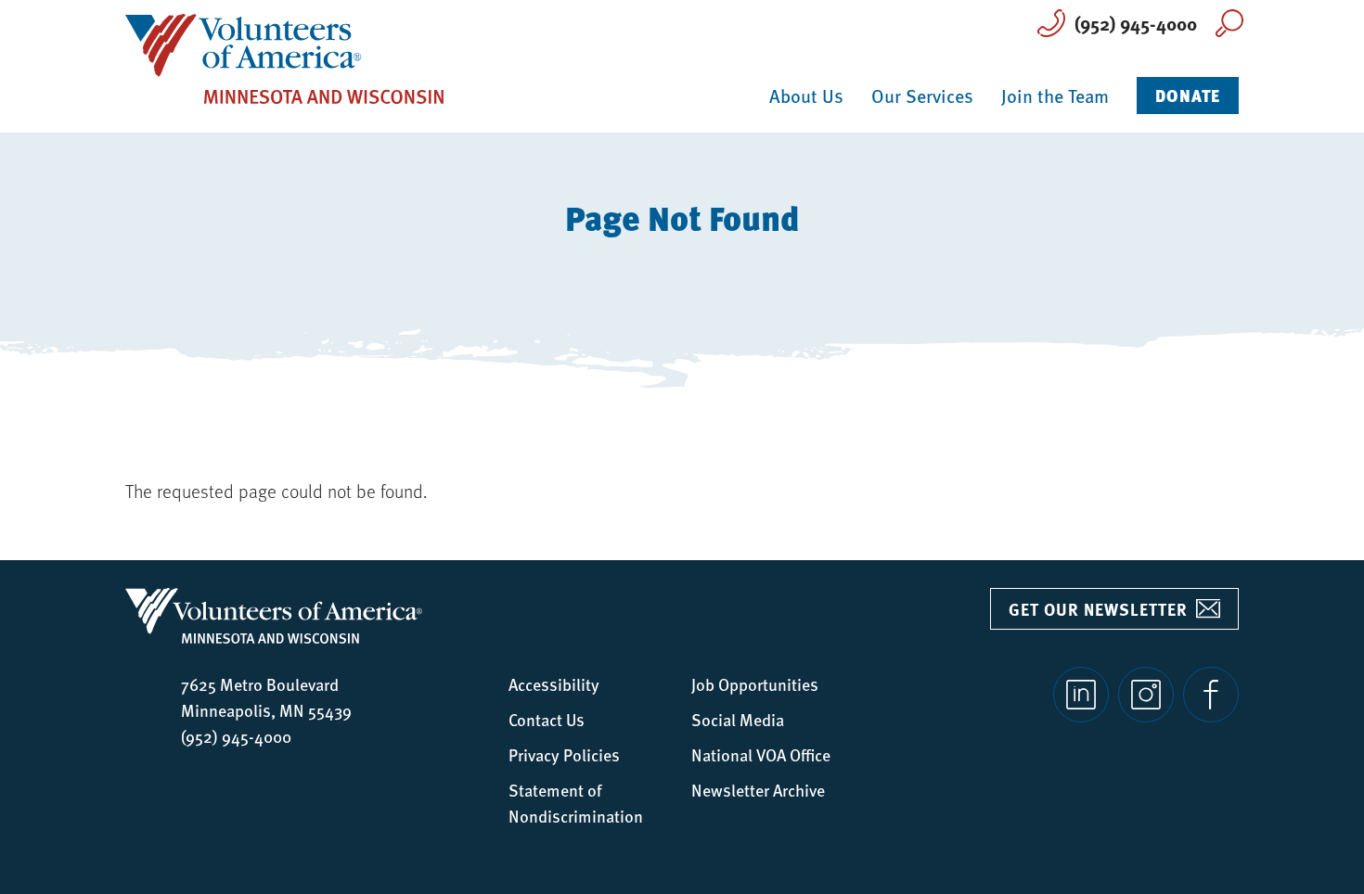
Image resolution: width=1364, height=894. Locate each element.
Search (1229, 23)
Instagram (1146, 694)
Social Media (737, 719)
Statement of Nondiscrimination (575, 802)
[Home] (284, 57)
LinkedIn (1081, 694)
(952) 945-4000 (1135, 22)
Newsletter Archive (758, 789)
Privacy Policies (564, 754)
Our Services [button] (922, 96)
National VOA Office (760, 754)
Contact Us (546, 719)
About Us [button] (806, 96)
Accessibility (553, 684)
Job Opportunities (754, 684)
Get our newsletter (1098, 609)
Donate (1187, 95)
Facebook (1211, 694)
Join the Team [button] (1055, 96)
